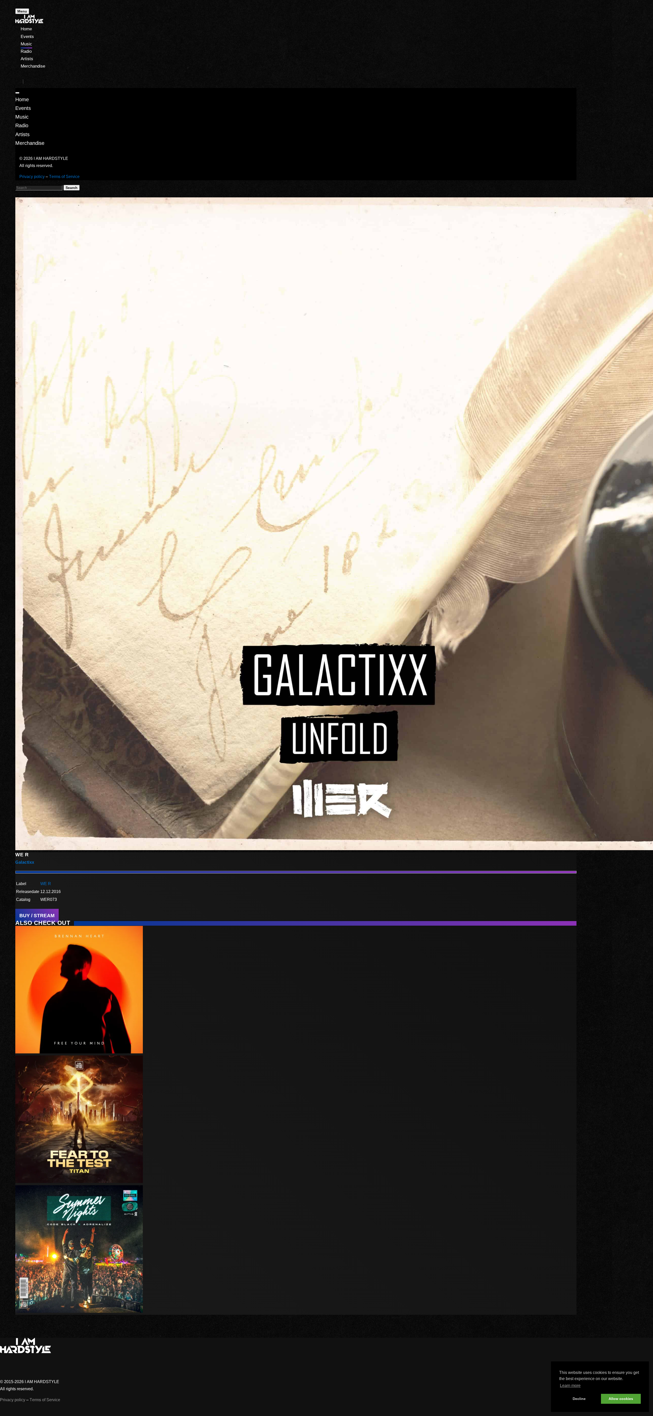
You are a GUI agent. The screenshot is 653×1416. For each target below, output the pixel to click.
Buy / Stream (37, 915)
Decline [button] (579, 1399)
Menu (22, 11)
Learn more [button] (570, 1385)
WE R (45, 884)
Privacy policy (32, 176)
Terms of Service (64, 176)
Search (72, 188)
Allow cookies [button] (621, 1399)
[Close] (17, 93)
